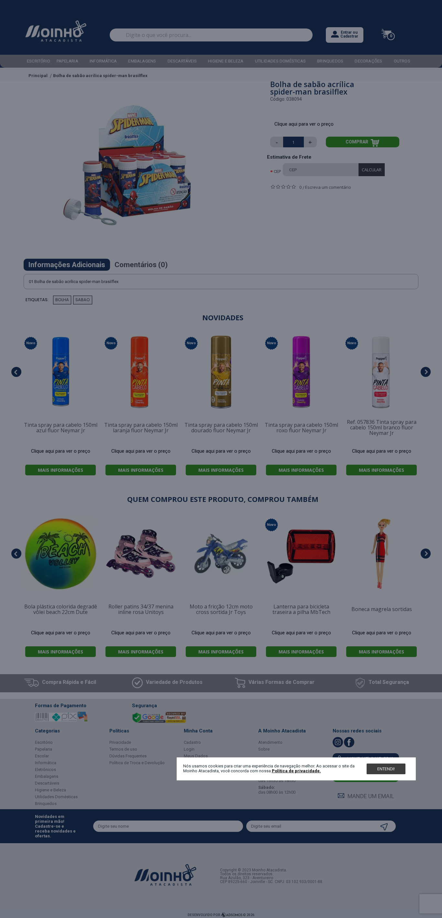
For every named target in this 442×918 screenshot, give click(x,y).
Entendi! (386, 769)
